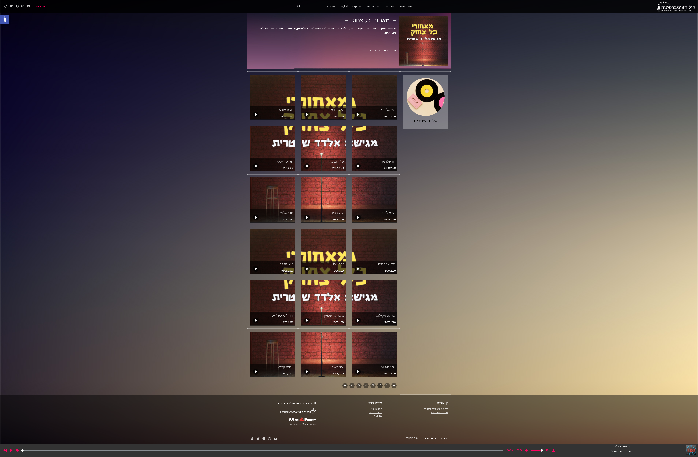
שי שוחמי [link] (337, 110)
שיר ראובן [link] (337, 367)
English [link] (343, 6)
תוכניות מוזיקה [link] (385, 6)
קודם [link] (394, 385)
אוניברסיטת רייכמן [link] (439, 412)
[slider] (262, 450)
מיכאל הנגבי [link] (387, 110)
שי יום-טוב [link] (388, 367)
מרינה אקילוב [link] (386, 316)
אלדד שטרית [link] (375, 50)
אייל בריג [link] (338, 213)
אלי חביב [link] (337, 161)
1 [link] (387, 385)
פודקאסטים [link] (404, 6)
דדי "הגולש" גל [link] (282, 316)
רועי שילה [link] (286, 264)
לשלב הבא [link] (345, 386)
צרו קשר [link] (356, 6)
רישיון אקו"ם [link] (286, 412)
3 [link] (373, 385)
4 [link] (366, 385)
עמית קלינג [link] (285, 367)
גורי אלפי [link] (286, 213)
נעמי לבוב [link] (388, 213)
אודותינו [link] (369, 6)
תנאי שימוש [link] (376, 409)
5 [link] (359, 385)
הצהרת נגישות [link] (375, 412)
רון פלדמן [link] (389, 161)
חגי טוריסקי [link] (285, 161)
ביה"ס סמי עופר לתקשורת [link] (436, 409)
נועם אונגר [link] (285, 110)
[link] (4, 19)
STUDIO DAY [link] (412, 438)
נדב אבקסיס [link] (387, 264)
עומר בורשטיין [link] (334, 316)
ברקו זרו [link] (338, 264)
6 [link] (352, 385)
